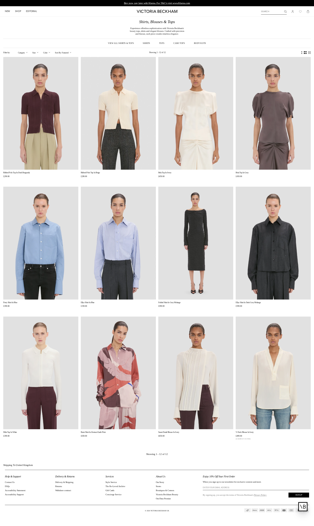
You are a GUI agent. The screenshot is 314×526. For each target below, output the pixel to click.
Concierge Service (113, 494)
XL (52, 164)
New (7, 11)
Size (34, 53)
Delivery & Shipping (64, 482)
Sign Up (298, 495)
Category (21, 53)
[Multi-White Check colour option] (88, 310)
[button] (7, 12)
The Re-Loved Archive (115, 486)
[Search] (285, 11)
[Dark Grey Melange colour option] (91, 310)
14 (210, 164)
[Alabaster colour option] (85, 310)
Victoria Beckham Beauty (167, 494)
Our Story (160, 482)
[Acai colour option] (4, 180)
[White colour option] (4, 440)
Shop (18, 11)
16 (135, 294)
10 (199, 164)
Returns (58, 486)
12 (204, 164)
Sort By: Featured (61, 53)
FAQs (7, 486)
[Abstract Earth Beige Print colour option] (82, 440)
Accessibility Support (14, 494)
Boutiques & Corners (165, 490)
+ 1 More (96, 310)
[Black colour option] (7, 440)
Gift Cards (109, 490)
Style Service (111, 482)
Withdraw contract (63, 490)
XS (29, 164)
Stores (158, 486)
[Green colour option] (165, 180)
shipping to (18, 465)
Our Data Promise (163, 498)
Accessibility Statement (15, 490)
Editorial (31, 11)
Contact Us (10, 482)
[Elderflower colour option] (7, 180)
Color (45, 53)
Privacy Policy (260, 495)
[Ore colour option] (162, 180)
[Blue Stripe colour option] (82, 310)
